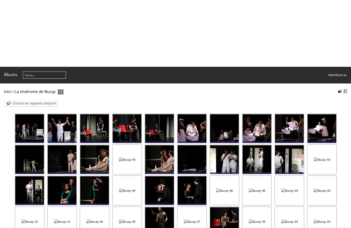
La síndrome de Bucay (35, 91)
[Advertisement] (143, 33)
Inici (7, 91)
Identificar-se (337, 75)
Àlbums (10, 74)
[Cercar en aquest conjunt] (339, 91)
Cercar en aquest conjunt (35, 103)
